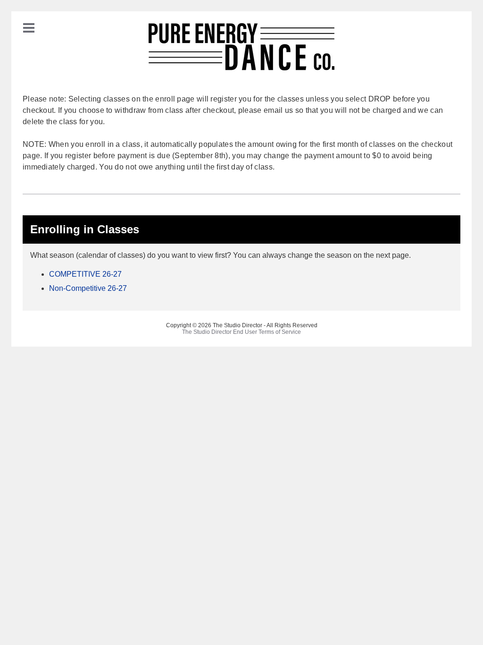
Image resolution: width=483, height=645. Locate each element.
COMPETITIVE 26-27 (85, 274)
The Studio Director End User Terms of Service (241, 332)
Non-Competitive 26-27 (88, 288)
